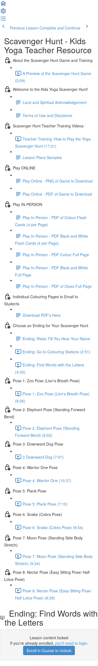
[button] (3, 5)
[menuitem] (3, 12)
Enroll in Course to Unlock (49, 650)
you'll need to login (71, 643)
